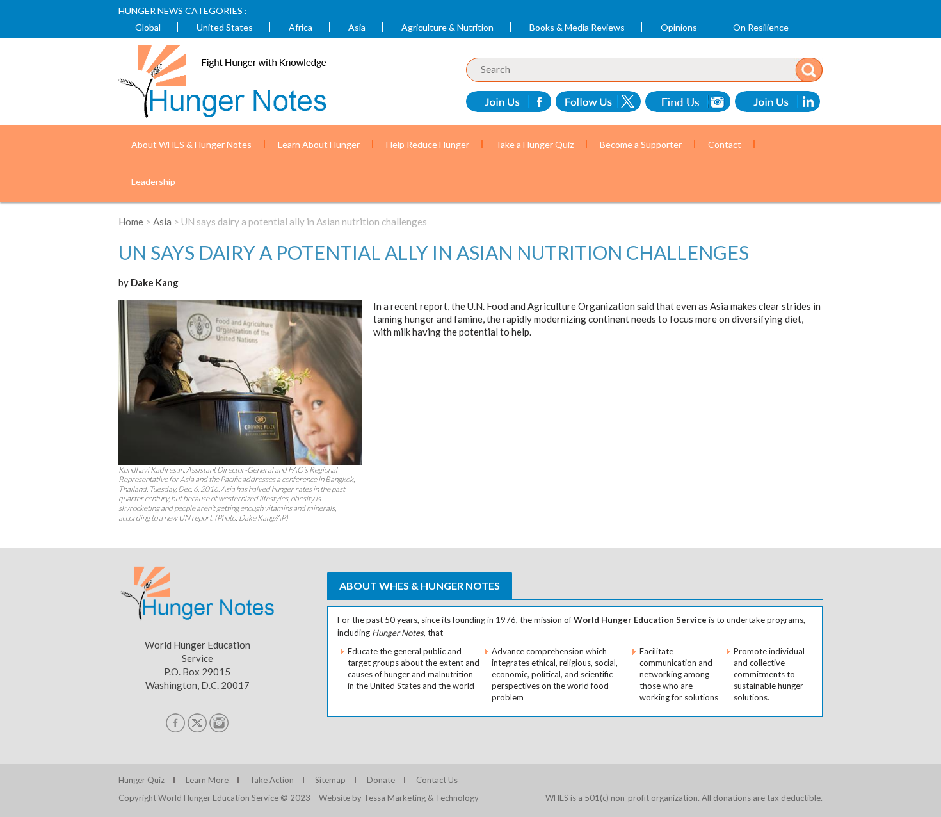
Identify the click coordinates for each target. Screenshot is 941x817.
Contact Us (437, 780)
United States (225, 27)
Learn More (207, 780)
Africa (300, 27)
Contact (724, 144)
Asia (357, 27)
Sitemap (330, 780)
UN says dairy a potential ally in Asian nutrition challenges (433, 252)
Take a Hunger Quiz (534, 144)
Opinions (679, 27)
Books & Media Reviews (577, 27)
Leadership (153, 181)
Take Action (272, 780)
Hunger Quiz (141, 780)
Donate (381, 780)
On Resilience (761, 27)
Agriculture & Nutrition (447, 27)
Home (130, 221)
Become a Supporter (641, 144)
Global (148, 27)
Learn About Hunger (319, 144)
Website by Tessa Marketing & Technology (399, 798)
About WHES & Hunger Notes (191, 144)
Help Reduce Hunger (427, 144)
